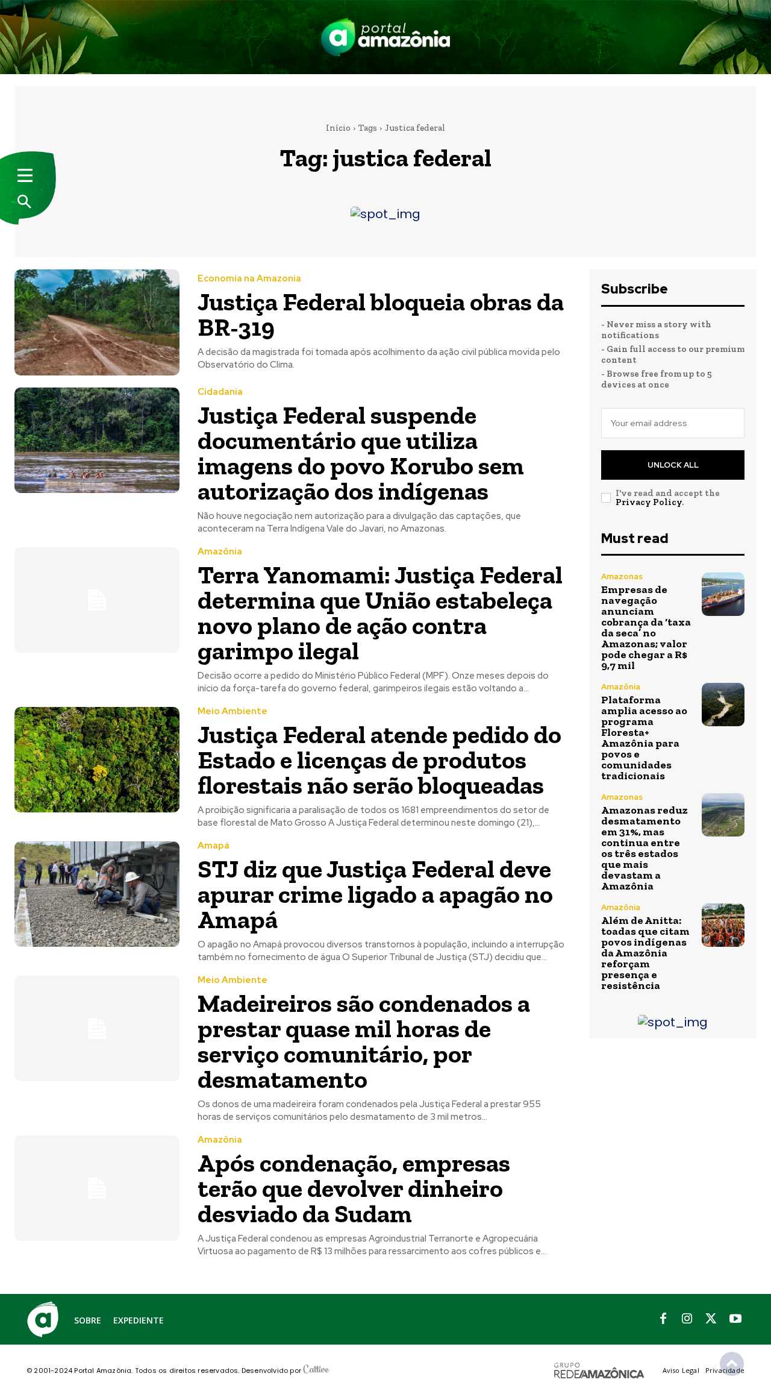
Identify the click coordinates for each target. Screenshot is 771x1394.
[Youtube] (735, 1319)
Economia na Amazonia (249, 278)
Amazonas (622, 576)
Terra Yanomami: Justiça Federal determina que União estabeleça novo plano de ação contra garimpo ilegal (380, 612)
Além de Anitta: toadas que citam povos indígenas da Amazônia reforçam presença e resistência (645, 953)
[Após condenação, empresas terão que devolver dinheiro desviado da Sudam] (96, 1188)
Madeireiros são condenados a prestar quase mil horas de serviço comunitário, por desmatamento (364, 1041)
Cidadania (220, 392)
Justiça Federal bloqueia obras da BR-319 (381, 314)
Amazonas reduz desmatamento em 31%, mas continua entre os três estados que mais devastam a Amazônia (644, 848)
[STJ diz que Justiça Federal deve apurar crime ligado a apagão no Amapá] (96, 894)
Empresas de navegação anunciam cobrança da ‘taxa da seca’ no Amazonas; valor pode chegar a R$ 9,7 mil (646, 627)
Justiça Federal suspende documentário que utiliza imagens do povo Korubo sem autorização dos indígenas (361, 453)
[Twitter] (711, 1319)
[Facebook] (663, 1319)
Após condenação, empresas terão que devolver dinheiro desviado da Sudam (354, 1188)
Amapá (213, 845)
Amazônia (220, 551)
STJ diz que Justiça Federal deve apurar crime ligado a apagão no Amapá (375, 894)
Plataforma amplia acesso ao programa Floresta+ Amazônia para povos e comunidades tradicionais (644, 737)
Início (338, 127)
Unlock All (673, 465)
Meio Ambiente (232, 711)
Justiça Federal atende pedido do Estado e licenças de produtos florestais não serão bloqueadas (379, 759)
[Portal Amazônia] (385, 37)
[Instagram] (687, 1319)
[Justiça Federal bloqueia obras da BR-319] (96, 322)
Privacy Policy (649, 502)
